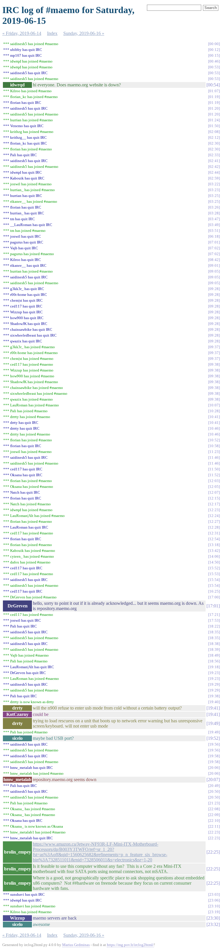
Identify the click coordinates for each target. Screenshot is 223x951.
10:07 (214, 405)
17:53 (214, 620)
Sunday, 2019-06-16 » (83, 33)
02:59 (214, 178)
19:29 (214, 684)
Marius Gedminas (76, 945)
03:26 (214, 207)
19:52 (213, 738)
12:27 (214, 521)
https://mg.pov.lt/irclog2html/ (130, 945)
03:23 (214, 190)
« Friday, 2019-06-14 (21, 33)
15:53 (214, 574)
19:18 (214, 667)
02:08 (214, 131)
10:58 (214, 446)
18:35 (214, 632)
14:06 (214, 556)
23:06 (214, 900)
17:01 (213, 605)
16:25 (214, 591)
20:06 (214, 767)
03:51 (214, 230)
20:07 (213, 779)
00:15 (214, 55)
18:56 (214, 661)
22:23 (214, 832)
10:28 (214, 411)
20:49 (214, 785)
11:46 (214, 457)
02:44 (214, 172)
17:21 (214, 614)
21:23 (214, 803)
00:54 (213, 84)
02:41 (214, 161)
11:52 (214, 475)
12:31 (214, 533)
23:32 (213, 924)
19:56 (214, 744)
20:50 (214, 791)
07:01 (214, 242)
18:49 (214, 655)
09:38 (214, 364)
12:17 (214, 504)
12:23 (214, 510)
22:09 (214, 815)
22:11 (214, 826)
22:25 (213, 851)
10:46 (214, 428)
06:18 (214, 236)
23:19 (214, 912)
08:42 (214, 259)
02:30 (214, 143)
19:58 (214, 756)
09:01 (214, 265)
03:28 (214, 213)
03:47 (214, 219)
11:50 (214, 469)
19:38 (214, 696)
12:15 (214, 498)
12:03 (214, 481)
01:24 (214, 120)
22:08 (214, 809)
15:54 (214, 579)
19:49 (213, 723)
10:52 (214, 440)
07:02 (214, 248)
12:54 (214, 539)
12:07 (214, 492)
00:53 (214, 67)
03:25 (214, 195)
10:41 (214, 417)
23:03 (214, 894)
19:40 (214, 702)
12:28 (214, 527)
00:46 (214, 61)
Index (52, 33)
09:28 (214, 289)
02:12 (214, 137)
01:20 (214, 108)
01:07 (214, 91)
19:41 (213, 707)
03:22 (214, 184)
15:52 (214, 568)
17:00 (214, 597)
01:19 (214, 97)
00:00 (214, 44)
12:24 (214, 515)
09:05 (214, 271)
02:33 (214, 155)
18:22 (214, 626)
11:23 (214, 451)
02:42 (214, 166)
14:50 (214, 562)
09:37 (214, 347)
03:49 (214, 225)
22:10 (214, 820)
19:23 (214, 673)
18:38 (214, 643)
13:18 (214, 545)
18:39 (214, 649)
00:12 (214, 49)
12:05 (214, 486)
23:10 (214, 906)
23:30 (213, 918)
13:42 (214, 550)
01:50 (214, 126)
